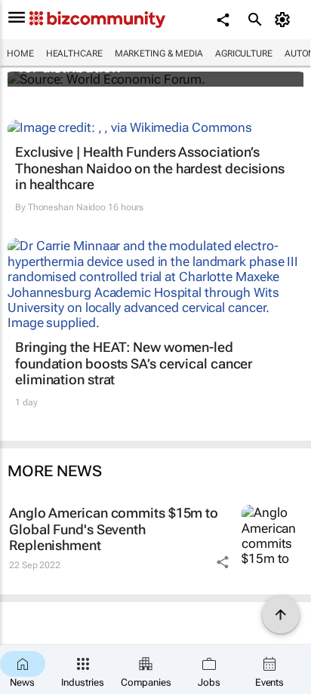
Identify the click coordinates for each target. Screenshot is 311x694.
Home (20, 53)
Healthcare (74, 53)
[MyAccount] (285, 19)
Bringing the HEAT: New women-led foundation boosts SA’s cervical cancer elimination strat (133, 363)
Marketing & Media (159, 53)
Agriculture (244, 53)
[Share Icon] (222, 562)
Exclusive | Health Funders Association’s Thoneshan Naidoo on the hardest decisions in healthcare (150, 168)
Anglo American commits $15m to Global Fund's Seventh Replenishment (113, 529)
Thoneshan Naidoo (67, 207)
